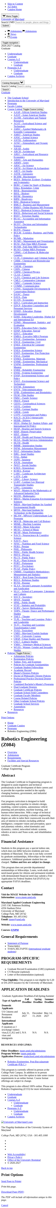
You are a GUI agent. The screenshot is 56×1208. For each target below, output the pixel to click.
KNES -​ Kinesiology (24, 468)
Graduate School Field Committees (31, 692)
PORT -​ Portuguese (23, 563)
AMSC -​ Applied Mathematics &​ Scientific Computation (30, 130)
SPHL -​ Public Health (24, 602)
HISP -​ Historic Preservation (28, 431)
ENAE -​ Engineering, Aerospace (30, 339)
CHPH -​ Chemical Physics (27, 272)
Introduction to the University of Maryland (28, 100)
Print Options (7, 717)
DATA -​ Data (20, 297)
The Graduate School (17, 97)
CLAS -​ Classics (22, 274)
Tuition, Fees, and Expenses (27, 661)
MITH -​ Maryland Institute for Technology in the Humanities (28, 511)
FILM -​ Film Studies (24, 395)
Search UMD (7, 22)
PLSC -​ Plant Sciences (25, 560)
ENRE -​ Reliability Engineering (29, 370)
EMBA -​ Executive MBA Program (31, 336)
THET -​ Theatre (22, 616)
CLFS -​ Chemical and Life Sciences (31, 277)
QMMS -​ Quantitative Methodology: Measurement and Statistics (32, 573)
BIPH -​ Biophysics (23, 199)
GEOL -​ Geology (22, 406)
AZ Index (12, 6)
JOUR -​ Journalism (23, 462)
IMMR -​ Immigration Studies (28, 445)
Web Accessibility (16, 1154)
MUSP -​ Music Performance (28, 532)
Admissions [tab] (13, 755)
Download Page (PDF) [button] (12, 1192)
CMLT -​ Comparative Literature (29, 280)
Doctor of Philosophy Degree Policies (32, 676)
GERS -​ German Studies (26, 409)
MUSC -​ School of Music (26, 529)
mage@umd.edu (17, 919)
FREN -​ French (21, 401)
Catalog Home (14, 9)
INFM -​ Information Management (30, 448)
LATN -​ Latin (20, 476)
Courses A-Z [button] (13, 59)
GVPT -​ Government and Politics (30, 415)
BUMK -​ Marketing (23, 238)
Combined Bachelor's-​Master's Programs (34, 684)
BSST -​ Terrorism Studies (26, 216)
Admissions (16, 31)
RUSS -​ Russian (22, 583)
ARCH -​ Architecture (24, 151)
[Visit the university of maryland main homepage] (17, 1122)
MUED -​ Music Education (27, 527)
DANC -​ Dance (21, 294)
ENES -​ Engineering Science (28, 350)
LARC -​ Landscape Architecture (30, 473)
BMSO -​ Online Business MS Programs (33, 207)
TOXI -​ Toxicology (23, 630)
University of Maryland (12, 19)
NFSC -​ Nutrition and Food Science (31, 543)
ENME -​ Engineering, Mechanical (30, 361)
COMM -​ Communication (26, 286)
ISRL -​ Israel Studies (24, 454)
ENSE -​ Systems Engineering (28, 372)
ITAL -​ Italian (20, 457)
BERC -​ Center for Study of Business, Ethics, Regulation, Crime (32, 186)
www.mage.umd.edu (25, 897)
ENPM (15, 930)
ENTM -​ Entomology (24, 386)
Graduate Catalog (16, 725)
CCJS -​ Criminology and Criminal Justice (34, 258)
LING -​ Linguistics (23, 487)
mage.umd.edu (28, 1053)
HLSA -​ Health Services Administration (33, 440)
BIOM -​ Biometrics (23, 196)
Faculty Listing (14, 106)
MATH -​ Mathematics (24, 496)
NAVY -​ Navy (21, 541)
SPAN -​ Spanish (22, 599)
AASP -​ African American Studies (30, 112)
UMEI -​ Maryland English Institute (31, 633)
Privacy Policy (14, 1157)
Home (10, 723)
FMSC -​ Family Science (25, 398)
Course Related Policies (25, 698)
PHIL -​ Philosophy (23, 549)
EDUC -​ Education (23, 333)
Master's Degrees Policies (26, 673)
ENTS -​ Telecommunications (28, 389)
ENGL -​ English (22, 356)
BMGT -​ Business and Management (31, 204)
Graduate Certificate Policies (28, 690)
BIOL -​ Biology (21, 193)
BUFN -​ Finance (22, 230)
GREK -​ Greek (21, 412)
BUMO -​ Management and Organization (34, 241)
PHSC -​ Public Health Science (29, 552)
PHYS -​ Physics (22, 555)
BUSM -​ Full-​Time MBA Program (31, 246)
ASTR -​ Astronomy (23, 174)
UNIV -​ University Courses (27, 636)
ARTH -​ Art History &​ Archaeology (31, 168)
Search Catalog (8, 86)
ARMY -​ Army (21, 162)
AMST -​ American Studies (27, 134)
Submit (5, 25)
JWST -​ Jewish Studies (25, 465)
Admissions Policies (23, 656)
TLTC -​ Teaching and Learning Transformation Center (29, 626)
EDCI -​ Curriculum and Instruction (31, 302)
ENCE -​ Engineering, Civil (27, 342)
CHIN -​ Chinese (22, 269)
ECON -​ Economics (24, 300)
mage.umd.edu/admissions (33, 1050)
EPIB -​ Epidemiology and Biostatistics (32, 392)
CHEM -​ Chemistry (23, 266)
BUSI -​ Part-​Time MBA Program (30, 244)
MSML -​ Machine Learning (27, 524)
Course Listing (14, 109)
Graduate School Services (26, 704)
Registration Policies (24, 659)
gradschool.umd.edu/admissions (39, 1056)
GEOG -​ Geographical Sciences (29, 403)
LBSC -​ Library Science (26, 479)
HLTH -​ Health (21, 443)
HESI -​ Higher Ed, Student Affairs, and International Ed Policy (33, 424)
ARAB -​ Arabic (21, 148)
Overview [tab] (12, 752)
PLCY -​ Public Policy (24, 557)
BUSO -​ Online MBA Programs (29, 249)
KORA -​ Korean (22, 471)
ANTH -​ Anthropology (25, 140)
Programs (12, 103)
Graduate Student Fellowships (28, 667)
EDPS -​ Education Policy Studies (30, 328)
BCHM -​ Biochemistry (25, 176)
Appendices (19, 706)
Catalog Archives (15, 76)
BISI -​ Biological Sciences (27, 202)
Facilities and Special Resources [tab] (23, 760)
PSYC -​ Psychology (24, 566)
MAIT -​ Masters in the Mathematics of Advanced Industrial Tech (32, 492)
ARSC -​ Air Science (24, 165)
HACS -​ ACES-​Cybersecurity (28, 417)
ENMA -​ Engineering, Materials (29, 358)
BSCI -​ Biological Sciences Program (32, 210)
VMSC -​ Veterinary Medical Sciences (32, 644)
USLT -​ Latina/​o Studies (26, 641)
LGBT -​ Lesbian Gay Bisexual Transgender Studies (29, 483)
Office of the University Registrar (23, 1160)
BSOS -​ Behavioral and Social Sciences (33, 213)
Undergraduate (14, 53)
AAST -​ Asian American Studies (30, 115)
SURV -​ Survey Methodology (28, 608)
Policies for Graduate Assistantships (31, 664)
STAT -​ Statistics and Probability (30, 605)
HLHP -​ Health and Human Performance (34, 437)
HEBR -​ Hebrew (22, 420)
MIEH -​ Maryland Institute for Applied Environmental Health (33, 506)
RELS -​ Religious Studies (26, 580)
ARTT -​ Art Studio (23, 171)
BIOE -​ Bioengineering (25, 190)
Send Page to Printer (11, 1181)
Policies (11, 653)
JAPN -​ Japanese (22, 459)
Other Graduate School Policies (29, 701)
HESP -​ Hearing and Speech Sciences (32, 429)
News (13, 34)
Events (13, 37)
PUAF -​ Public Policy (24, 569)
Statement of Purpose (17, 943)
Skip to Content (15, 3)
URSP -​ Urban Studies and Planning (31, 639)
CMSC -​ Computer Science (27, 283)
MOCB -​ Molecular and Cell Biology (32, 521)
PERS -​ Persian (21, 546)
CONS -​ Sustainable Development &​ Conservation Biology (32, 290)
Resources (19, 709)
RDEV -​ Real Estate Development (31, 577)
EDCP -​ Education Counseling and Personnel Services (31, 307)
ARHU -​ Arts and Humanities (28, 160)
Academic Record (22, 670)
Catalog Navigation (11, 83)
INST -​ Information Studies (27, 451)
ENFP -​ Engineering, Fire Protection (31, 353)
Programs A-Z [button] (14, 67)
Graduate (11, 56)
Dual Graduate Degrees (25, 687)
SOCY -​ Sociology (23, 597)
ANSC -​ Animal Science (26, 137)
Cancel (4, 1205)
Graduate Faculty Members (27, 695)
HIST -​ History (21, 434)
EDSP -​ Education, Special (27, 330)
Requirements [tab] (14, 758)
